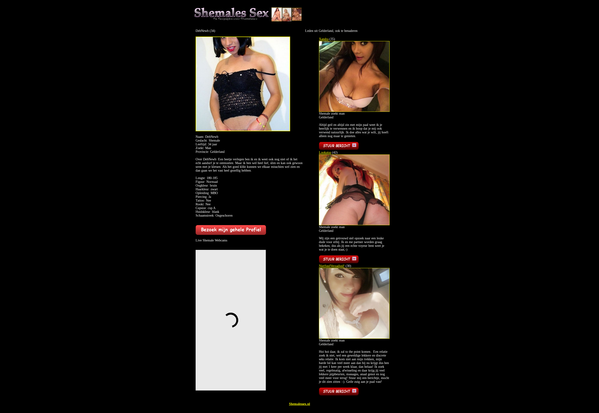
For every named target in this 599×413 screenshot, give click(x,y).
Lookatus (325, 152)
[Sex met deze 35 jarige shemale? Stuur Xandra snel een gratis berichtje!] (339, 148)
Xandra (324, 39)
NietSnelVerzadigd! (332, 266)
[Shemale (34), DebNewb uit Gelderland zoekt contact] (243, 130)
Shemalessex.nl (299, 404)
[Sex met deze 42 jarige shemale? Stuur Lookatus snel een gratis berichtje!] (339, 262)
